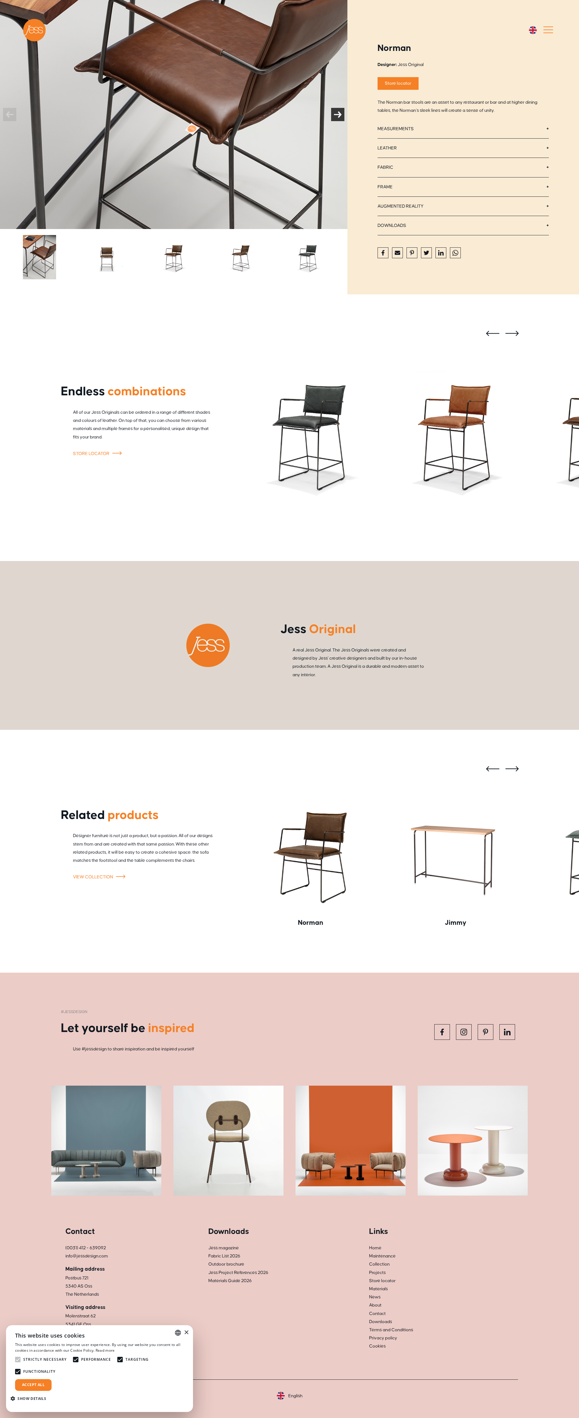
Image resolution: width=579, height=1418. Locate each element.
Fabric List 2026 (224, 1256)
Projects (377, 1272)
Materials (378, 1289)
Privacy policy (383, 1338)
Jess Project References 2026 (238, 1272)
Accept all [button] (33, 1384)
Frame (385, 187)
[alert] (99, 1368)
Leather (387, 148)
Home (375, 1248)
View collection (93, 877)
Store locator (398, 83)
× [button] (186, 1332)
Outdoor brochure (226, 1264)
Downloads (392, 225)
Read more (105, 1350)
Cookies (377, 1346)
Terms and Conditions (391, 1330)
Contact (377, 1313)
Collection (379, 1264)
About (375, 1305)
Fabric (385, 167)
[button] (30, 1398)
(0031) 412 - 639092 (85, 1248)
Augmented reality (400, 206)
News (375, 1297)
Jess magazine (223, 1248)
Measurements (396, 129)
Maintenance (382, 1256)
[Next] (337, 114)
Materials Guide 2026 (230, 1280)
